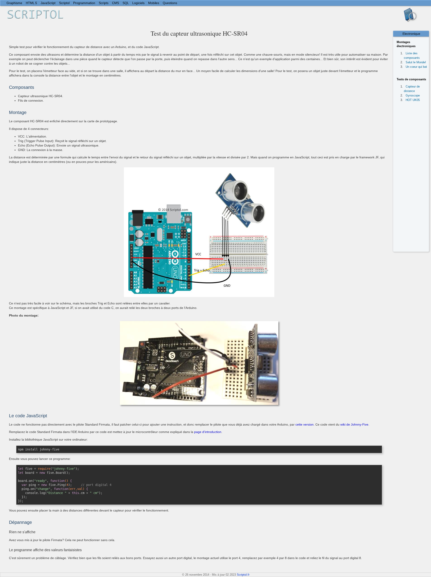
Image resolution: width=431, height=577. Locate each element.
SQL (126, 3)
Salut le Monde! (416, 62)
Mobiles (153, 3)
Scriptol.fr (243, 574)
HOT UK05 (413, 100)
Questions (170, 3)
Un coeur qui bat (416, 66)
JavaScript (48, 3)
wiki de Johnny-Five (354, 424)
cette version (304, 424)
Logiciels (138, 3)
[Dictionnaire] (410, 15)
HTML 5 (31, 3)
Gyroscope (413, 95)
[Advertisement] (413, 178)
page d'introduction (207, 432)
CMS (115, 3)
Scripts (103, 3)
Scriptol (64, 3)
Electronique (411, 33)
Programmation (84, 3)
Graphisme (14, 3)
